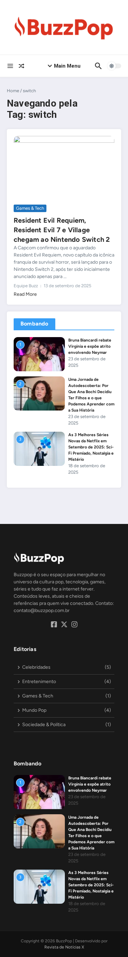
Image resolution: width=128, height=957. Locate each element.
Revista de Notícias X (64, 947)
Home (13, 90)
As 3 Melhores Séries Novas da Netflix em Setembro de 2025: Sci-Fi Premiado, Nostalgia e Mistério (91, 447)
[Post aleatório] (21, 66)
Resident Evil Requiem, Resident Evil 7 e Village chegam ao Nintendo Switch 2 (62, 230)
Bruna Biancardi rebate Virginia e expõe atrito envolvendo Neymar (89, 346)
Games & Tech (30, 208)
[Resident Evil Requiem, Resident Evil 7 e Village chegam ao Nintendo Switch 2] (64, 169)
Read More (25, 294)
